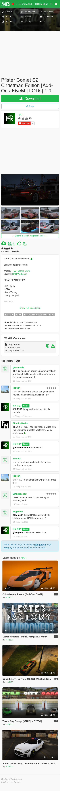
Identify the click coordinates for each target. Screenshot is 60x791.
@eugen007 (19, 532)
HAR (20, 115)
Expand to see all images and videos (30, 235)
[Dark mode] (51, 4)
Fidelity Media (20, 423)
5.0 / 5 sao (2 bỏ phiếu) (10, 251)
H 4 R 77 (17, 405)
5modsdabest (20, 493)
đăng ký (8, 547)
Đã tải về (11, 245)
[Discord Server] (30, 118)
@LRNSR (17, 409)
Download (32, 98)
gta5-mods (18, 367)
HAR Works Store (21, 270)
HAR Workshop (19, 273)
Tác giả (25, 406)
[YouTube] (26, 118)
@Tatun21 (18, 514)
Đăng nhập (40, 544)
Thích (25, 245)
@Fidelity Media (21, 447)
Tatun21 (17, 458)
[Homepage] (19, 118)
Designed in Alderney (11, 779)
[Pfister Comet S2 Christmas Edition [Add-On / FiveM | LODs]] (30, 189)
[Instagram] (22, 118)
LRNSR (16, 388)
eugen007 (18, 511)
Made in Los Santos (11, 782)
